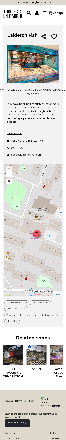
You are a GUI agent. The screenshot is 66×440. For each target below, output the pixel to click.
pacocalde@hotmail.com (26, 154)
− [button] (9, 174)
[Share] (44, 37)
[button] (9, 181)
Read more (14, 133)
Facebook (56, 438)
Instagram (55, 433)
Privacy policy (12, 438)
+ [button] (9, 168)
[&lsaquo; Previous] (6, 355)
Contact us (10, 433)
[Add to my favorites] (54, 36)
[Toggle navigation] (44, 13)
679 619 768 (17, 147)
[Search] (30, 13)
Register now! (17, 423)
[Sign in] (37, 13)
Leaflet (58, 294)
